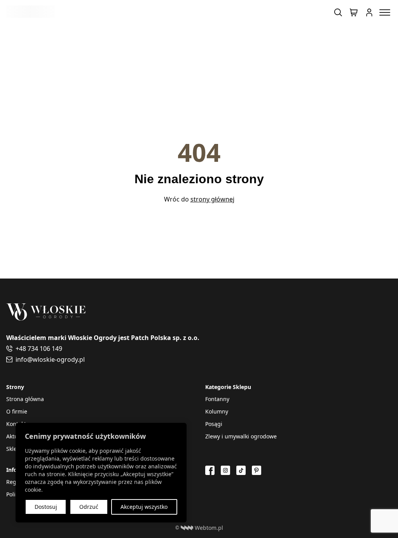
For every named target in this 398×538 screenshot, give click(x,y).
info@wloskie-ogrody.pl (50, 359)
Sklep (13, 448)
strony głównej (212, 199)
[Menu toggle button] (384, 12)
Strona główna (25, 399)
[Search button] (338, 12)
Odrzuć (88, 506)
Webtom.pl (209, 527)
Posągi (213, 424)
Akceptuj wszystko (144, 506)
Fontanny (217, 399)
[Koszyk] (354, 12)
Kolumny (216, 411)
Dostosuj (46, 506)
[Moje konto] (369, 12)
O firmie (16, 411)
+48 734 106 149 (39, 348)
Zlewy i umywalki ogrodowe (241, 436)
